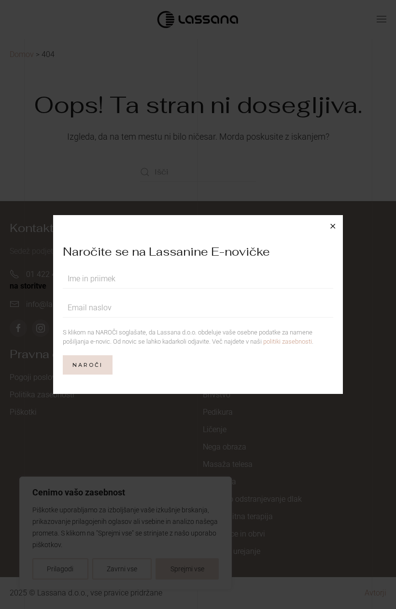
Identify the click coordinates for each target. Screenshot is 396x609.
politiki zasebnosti (287, 341)
